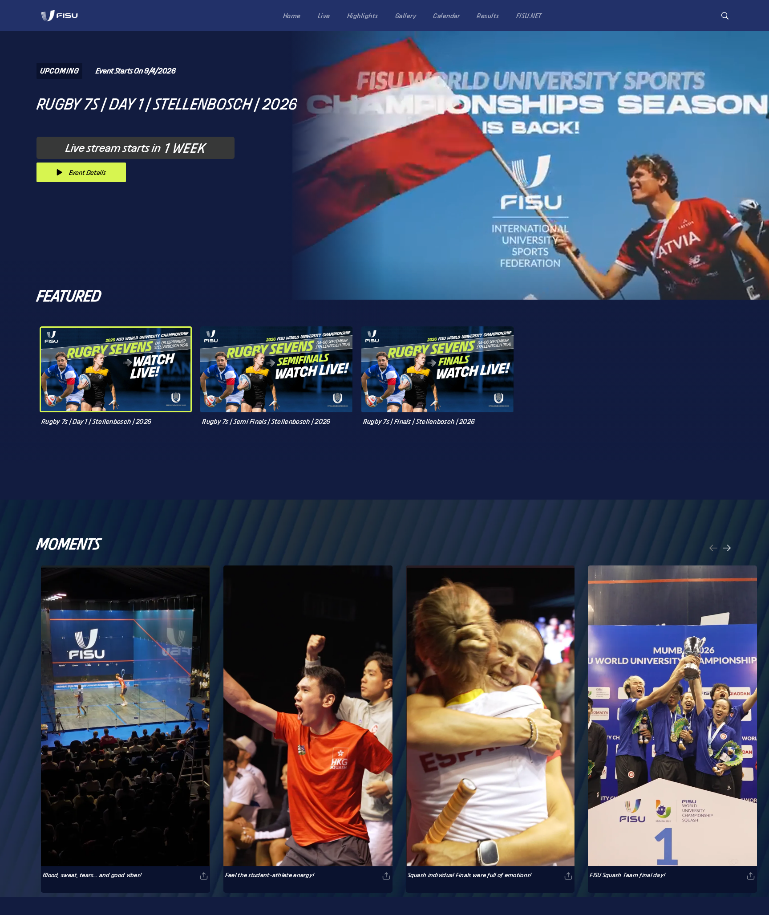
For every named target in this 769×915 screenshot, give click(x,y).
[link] (59, 15)
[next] (726, 548)
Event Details (87, 172)
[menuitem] (290, 15)
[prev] (713, 548)
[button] (725, 16)
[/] (59, 24)
